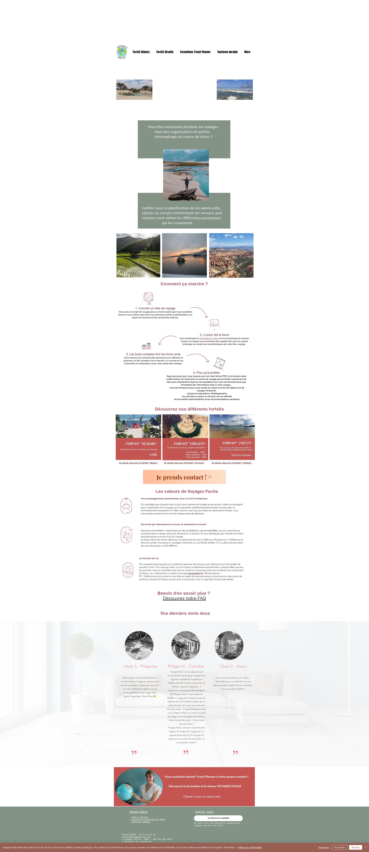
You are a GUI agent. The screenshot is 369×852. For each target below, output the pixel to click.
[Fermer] (365, 847)
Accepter (356, 847)
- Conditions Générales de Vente (147, 819)
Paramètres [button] (323, 847)
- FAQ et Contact (139, 817)
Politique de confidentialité (250, 847)
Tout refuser (339, 847)
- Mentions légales (140, 822)
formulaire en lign (208, 338)
